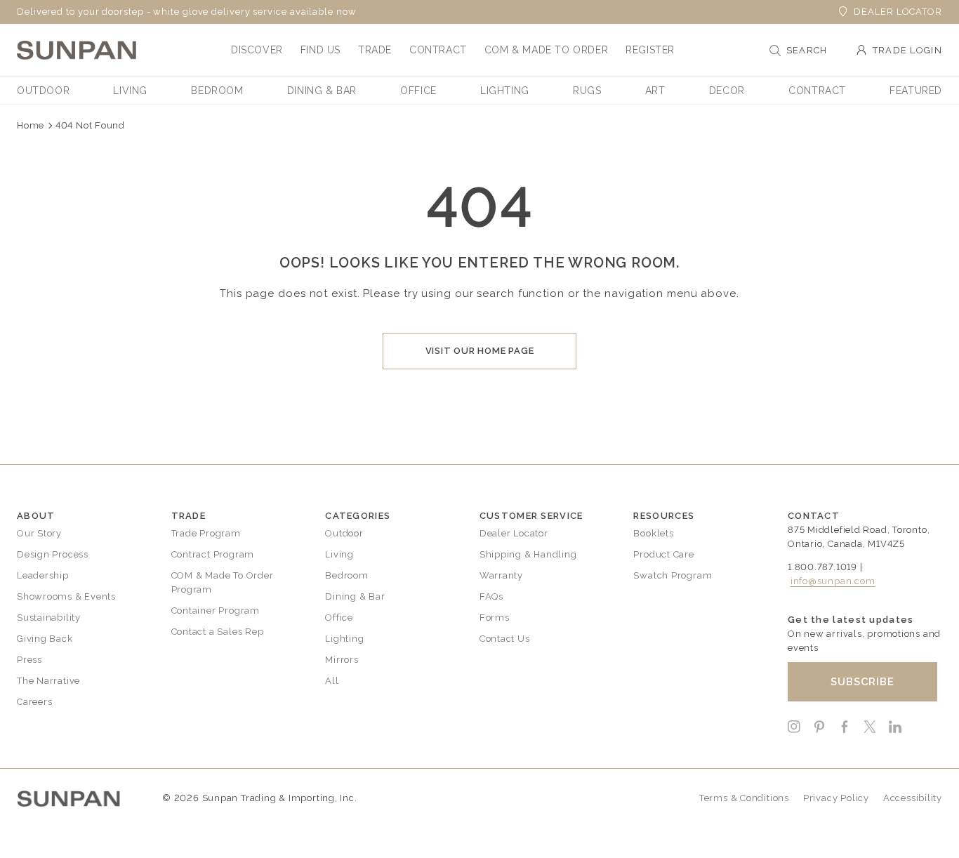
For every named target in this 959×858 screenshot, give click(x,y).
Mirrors (341, 659)
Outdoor (344, 533)
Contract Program (212, 554)
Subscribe (862, 681)
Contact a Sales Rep (217, 631)
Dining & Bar (355, 596)
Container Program (215, 610)
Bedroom (346, 575)
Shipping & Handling (528, 554)
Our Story (39, 533)
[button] (257, 50)
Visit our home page (479, 350)
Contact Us (504, 638)
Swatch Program (672, 575)
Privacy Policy (836, 798)
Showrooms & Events (66, 596)
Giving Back (45, 638)
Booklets (653, 533)
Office (339, 617)
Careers (34, 702)
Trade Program (206, 533)
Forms (494, 617)
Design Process (52, 554)
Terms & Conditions (744, 798)
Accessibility (912, 798)
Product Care (663, 554)
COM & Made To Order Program (222, 582)
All (331, 680)
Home (30, 125)
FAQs (491, 596)
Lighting (344, 638)
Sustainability (49, 617)
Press (29, 659)
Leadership (43, 575)
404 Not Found (90, 125)
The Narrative (48, 680)
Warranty (501, 575)
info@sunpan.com (833, 581)
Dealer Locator (898, 11)
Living (339, 554)
